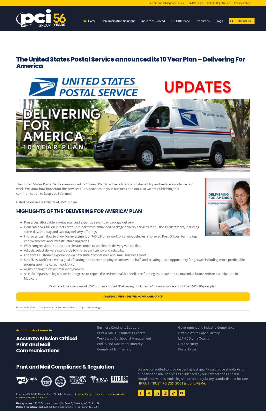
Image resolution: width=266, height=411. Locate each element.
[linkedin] (157, 393)
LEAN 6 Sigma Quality (193, 338)
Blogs (44, 397)
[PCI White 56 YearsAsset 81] (41, 11)
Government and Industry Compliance (206, 327)
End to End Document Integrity (120, 344)
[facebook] (141, 393)
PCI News (57, 307)
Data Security (188, 344)
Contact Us (99, 394)
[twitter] (149, 393)
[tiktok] (173, 393)
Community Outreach (27, 397)
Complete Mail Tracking (114, 349)
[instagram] (165, 393)
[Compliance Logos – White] (72, 377)
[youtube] (182, 393)
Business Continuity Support (118, 327)
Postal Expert (188, 349)
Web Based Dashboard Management (124, 338)
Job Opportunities (116, 394)
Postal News (69, 307)
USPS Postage (93, 307)
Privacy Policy (84, 394)
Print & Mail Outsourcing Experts (121, 333)
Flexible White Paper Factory (199, 333)
